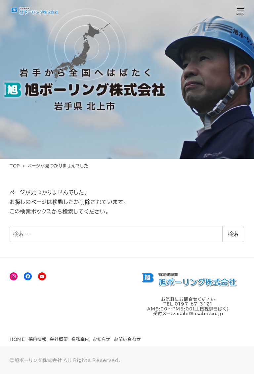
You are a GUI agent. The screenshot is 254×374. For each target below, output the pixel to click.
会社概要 (59, 339)
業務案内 (80, 339)
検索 (233, 234)
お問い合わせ (127, 339)
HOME (17, 339)
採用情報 (37, 339)
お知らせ (101, 339)
